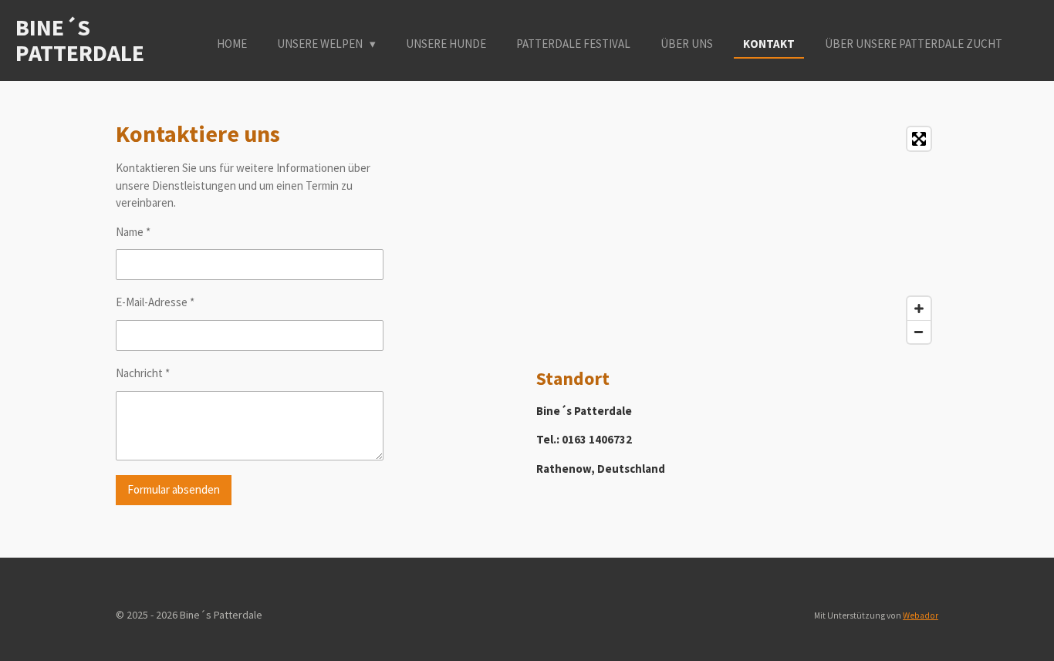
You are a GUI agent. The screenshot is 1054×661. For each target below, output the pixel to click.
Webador (920, 615)
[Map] (737, 235)
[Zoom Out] (919, 331)
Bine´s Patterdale (79, 39)
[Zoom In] (919, 308)
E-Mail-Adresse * (155, 302)
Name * (133, 231)
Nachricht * (143, 373)
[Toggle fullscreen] (919, 138)
